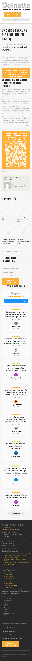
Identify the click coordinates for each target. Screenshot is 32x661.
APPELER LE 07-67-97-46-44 (10, 281)
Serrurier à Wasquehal (10, 585)
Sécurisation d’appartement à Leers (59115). (23, 241)
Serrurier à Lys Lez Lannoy (11, 581)
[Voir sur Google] (16, 323)
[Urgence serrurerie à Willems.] (8, 209)
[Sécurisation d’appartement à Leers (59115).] (23, 231)
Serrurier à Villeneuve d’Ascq (12, 580)
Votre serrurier (7, 44)
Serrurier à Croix (8, 583)
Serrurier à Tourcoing (10, 578)
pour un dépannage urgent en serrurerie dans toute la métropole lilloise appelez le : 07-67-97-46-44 (16, 73)
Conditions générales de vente (10, 549)
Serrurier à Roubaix (9, 576)
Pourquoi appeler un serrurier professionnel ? (17, 553)
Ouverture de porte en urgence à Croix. (15, 555)
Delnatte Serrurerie (17, 186)
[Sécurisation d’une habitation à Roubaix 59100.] (23, 209)
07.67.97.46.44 (12, 14)
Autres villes (7, 587)
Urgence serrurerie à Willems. (12, 557)
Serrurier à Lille (8, 574)
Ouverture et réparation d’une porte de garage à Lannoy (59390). (8, 241)
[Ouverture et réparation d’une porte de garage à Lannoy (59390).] (8, 231)
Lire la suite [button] (16, 319)
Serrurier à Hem (8, 573)
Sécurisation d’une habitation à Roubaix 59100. (22, 219)
